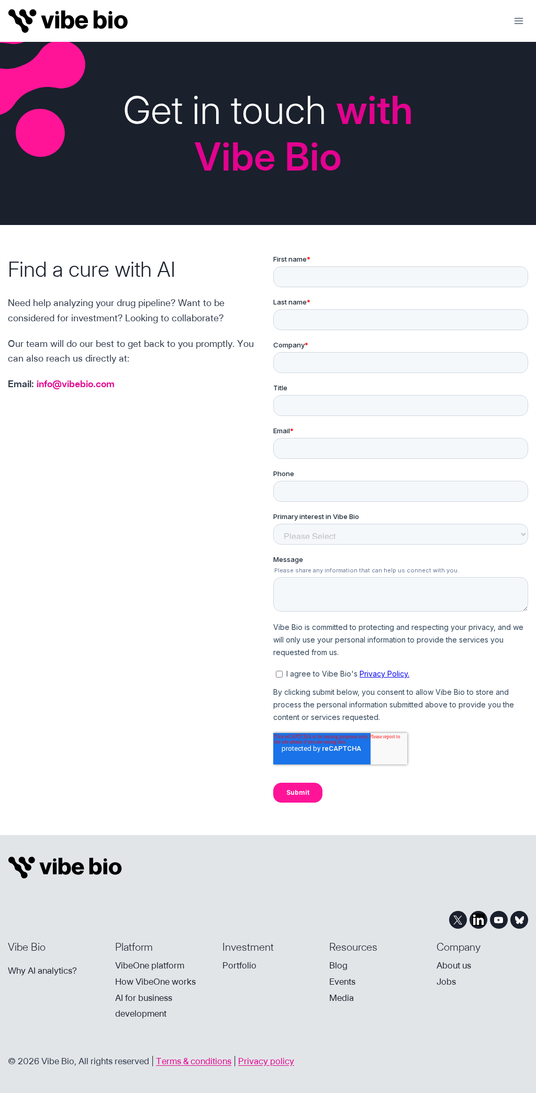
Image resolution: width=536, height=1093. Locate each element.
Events (342, 981)
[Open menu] (518, 21)
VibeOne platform (149, 965)
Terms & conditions (193, 1061)
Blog (338, 965)
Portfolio (239, 965)
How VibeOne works (155, 981)
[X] (458, 920)
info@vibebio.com (76, 383)
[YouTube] (499, 920)
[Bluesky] (519, 920)
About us (454, 965)
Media (341, 998)
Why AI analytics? (42, 970)
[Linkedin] (478, 920)
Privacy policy (266, 1061)
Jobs (446, 981)
